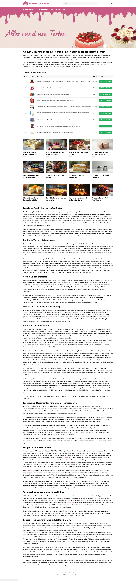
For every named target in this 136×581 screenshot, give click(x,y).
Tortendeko (55, 9)
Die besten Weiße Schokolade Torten (30, 153)
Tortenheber (42, 9)
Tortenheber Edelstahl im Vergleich (101, 176)
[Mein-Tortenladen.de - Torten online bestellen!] (36, 3)
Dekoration (31, 470)
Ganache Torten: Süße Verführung (100, 199)
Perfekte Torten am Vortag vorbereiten (56, 199)
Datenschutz (72, 572)
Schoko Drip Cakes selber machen (55, 176)
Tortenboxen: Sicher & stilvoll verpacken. (100, 153)
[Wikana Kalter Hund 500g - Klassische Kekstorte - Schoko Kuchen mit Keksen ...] (32, 100)
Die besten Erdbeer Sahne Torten (78, 153)
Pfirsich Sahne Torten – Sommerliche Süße (31, 199)
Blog (63, 9)
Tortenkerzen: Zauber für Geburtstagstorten (78, 199)
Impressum (63, 572)
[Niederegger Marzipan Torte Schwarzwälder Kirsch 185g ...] (32, 88)
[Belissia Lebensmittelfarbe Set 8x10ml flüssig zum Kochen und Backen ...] (32, 94)
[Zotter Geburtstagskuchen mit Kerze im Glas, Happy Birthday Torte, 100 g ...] (32, 119)
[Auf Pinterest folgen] (111, 3)
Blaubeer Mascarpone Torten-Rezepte (31, 176)
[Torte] (32, 126)
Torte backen (70, 502)
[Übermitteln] (95, 3)
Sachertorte (50, 317)
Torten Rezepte (29, 9)
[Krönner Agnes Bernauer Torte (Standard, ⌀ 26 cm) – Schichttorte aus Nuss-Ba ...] (32, 132)
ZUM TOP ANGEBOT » (105, 81)
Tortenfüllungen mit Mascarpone (76, 176)
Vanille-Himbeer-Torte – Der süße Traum (55, 153)
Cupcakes (65, 457)
